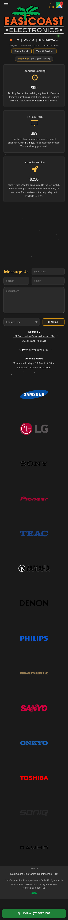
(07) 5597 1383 (39, 349)
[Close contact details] (34, 372)
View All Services (45, 51)
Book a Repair (21, 51)
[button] (6, 3)
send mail (53, 322)
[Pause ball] (11, 40)
